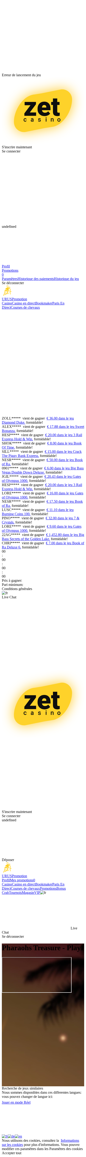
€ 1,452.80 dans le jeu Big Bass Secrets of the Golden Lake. (43, 537)
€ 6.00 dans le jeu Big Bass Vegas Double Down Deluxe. (43, 470)
